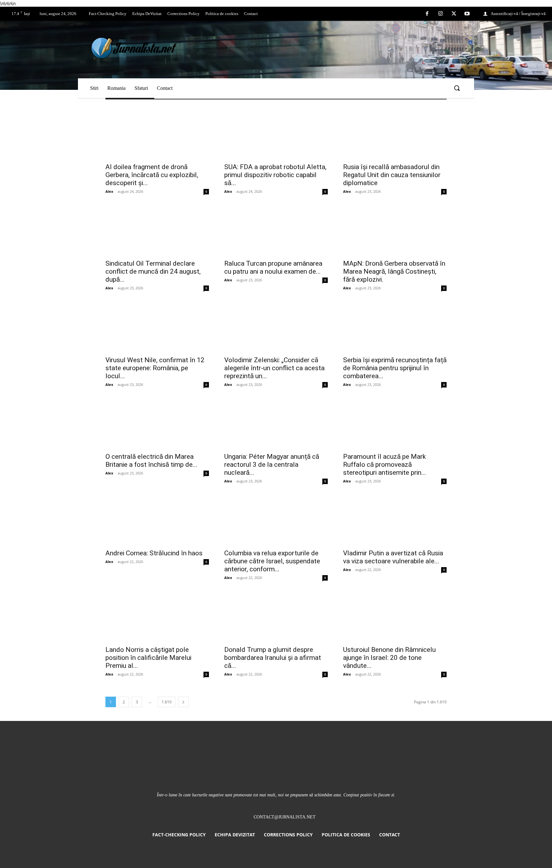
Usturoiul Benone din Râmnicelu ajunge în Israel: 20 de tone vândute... (389, 657)
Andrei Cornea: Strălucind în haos (154, 553)
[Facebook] (427, 14)
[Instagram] (440, 14)
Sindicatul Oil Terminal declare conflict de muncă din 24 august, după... (153, 271)
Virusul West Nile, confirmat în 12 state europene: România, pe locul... (154, 368)
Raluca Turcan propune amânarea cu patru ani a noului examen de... (273, 267)
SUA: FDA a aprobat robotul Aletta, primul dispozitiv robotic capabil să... (275, 175)
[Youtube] (467, 14)
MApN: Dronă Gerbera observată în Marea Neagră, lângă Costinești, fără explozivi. (394, 271)
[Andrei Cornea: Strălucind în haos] (157, 519)
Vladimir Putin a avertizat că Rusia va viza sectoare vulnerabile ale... (393, 557)
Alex (109, 191)
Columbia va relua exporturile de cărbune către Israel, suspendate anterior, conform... (272, 561)
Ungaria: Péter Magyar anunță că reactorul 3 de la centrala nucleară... (271, 464)
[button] (456, 88)
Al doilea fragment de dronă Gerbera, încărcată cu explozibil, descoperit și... (151, 175)
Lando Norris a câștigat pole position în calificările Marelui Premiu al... (148, 657)
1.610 (167, 702)
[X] (454, 14)
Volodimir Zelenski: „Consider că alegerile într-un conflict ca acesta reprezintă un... (274, 368)
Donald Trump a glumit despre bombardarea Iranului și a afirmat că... (272, 657)
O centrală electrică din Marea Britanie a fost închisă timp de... (151, 460)
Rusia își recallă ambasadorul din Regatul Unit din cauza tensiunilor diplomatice (392, 175)
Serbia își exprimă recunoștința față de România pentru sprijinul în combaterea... (395, 368)
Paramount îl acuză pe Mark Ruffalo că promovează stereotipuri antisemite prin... (384, 464)
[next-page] (183, 702)
